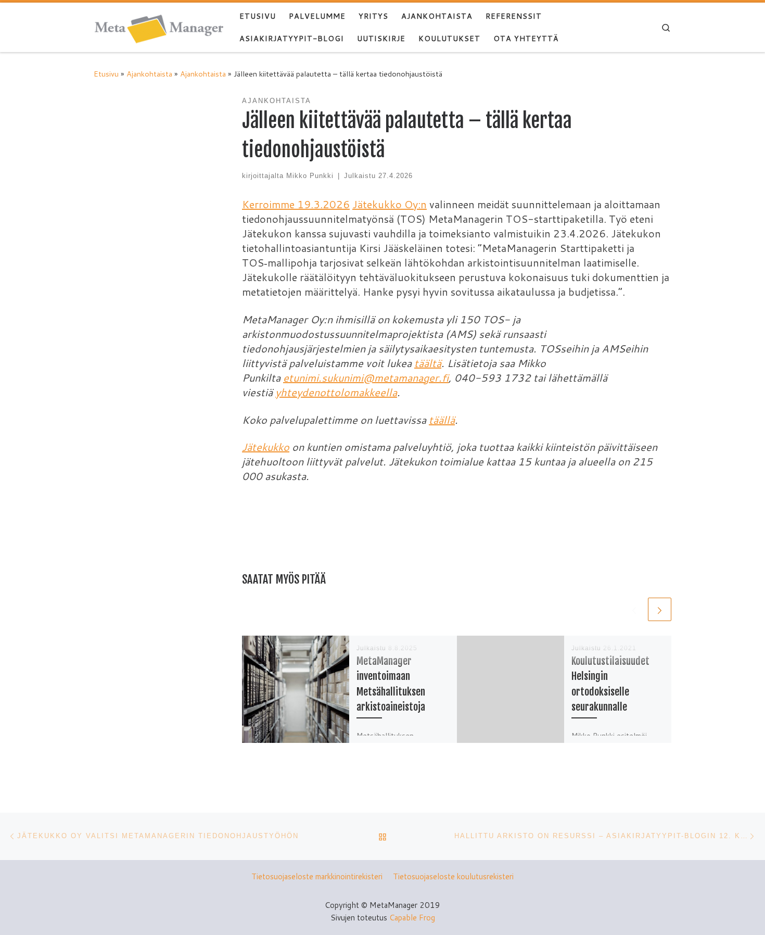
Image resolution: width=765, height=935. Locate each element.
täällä (442, 419)
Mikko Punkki (310, 176)
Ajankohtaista (149, 73)
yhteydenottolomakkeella (336, 392)
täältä (427, 363)
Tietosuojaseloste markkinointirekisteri (316, 876)
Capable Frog (412, 917)
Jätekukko (265, 446)
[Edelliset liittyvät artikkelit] (634, 609)
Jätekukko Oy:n (389, 204)
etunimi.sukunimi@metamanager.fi (366, 377)
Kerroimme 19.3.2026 (296, 204)
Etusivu (106, 73)
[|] (159, 27)
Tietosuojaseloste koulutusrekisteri (453, 876)
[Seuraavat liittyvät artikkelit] (659, 609)
